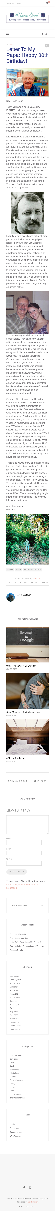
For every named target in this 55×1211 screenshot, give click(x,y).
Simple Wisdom (16, 1094)
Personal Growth (16, 1080)
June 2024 (14, 987)
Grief (12, 45)
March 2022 (14, 1019)
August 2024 (15, 983)
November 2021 (16, 1029)
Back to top (26, 1207)
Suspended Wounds (18, 934)
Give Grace (14, 1059)
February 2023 (15, 1005)
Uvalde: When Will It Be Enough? (21, 665)
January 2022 (15, 1022)
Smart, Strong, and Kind (19, 938)
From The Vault (16, 1055)
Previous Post (17, 781)
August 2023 (15, 998)
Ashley (36, 579)
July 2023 (13, 1001)
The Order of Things (17, 1098)
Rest (12, 1091)
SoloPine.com (33, 1202)
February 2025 (15, 980)
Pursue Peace (15, 1087)
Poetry (12, 1084)
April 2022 (14, 1015)
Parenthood (14, 1077)
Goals (12, 1063)
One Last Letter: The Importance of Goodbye (27, 946)
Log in (12, 1124)
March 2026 (14, 976)
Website (9, 859)
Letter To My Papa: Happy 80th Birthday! (25, 942)
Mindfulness (14, 1073)
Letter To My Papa (32, 569)
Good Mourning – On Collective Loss (23, 712)
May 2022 (14, 1012)
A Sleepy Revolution (15, 758)
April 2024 (14, 990)
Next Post (41, 781)
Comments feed (16, 1132)
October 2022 (15, 1008)
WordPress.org (15, 1136)
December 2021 (16, 1026)
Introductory (14, 1070)
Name (9, 838)
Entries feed (14, 1128)
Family (10, 569)
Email (9, 849)
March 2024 (14, 994)
